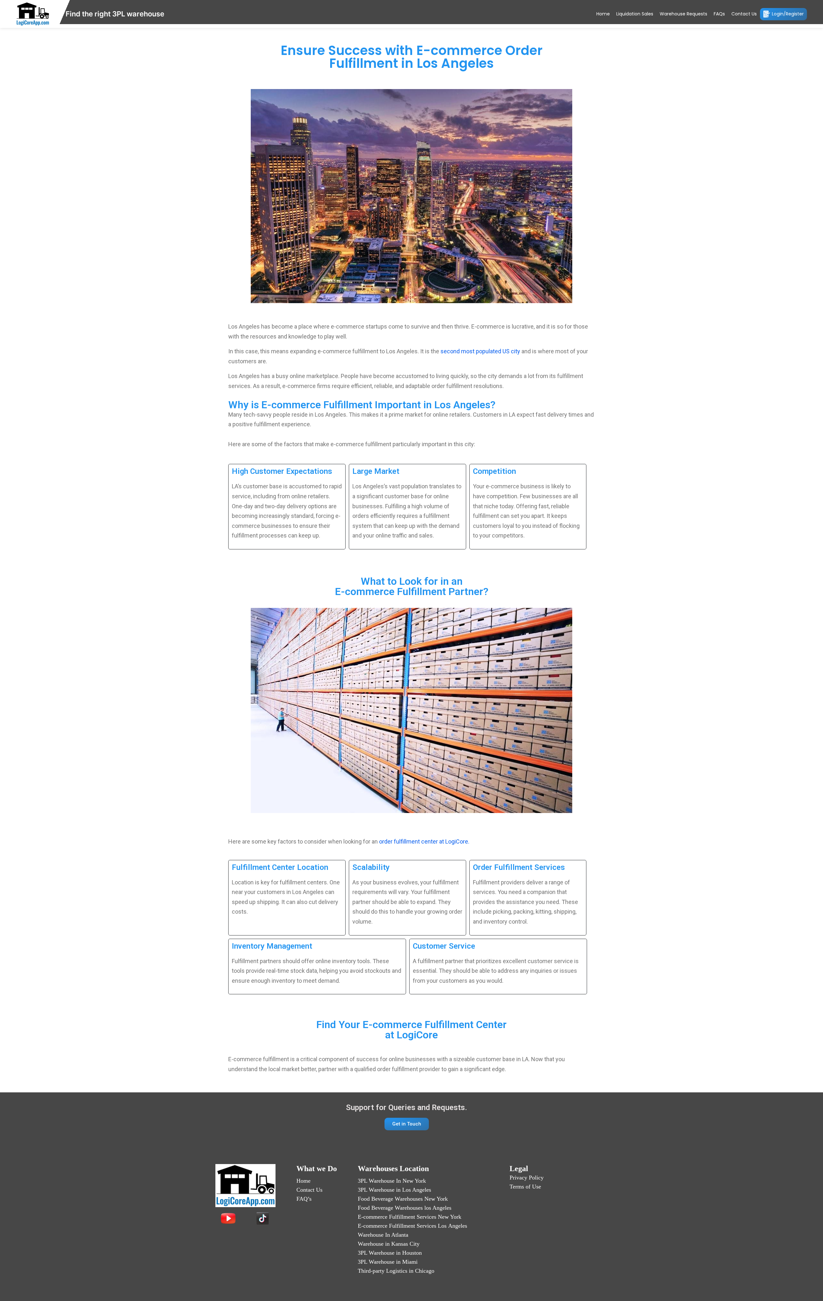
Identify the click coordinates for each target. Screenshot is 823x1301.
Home (603, 14)
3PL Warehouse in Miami (388, 1262)
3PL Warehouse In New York (392, 1181)
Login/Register (788, 13)
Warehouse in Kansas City (389, 1244)
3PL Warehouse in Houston (390, 1253)
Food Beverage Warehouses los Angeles (404, 1208)
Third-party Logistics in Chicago (396, 1271)
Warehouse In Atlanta (383, 1235)
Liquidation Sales (634, 14)
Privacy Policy (527, 1177)
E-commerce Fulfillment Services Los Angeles (412, 1226)
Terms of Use (525, 1186)
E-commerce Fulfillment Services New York (409, 1217)
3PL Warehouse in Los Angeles (394, 1190)
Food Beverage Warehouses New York (403, 1199)
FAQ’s (304, 1199)
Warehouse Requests (683, 14)
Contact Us (744, 14)
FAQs (719, 14)
